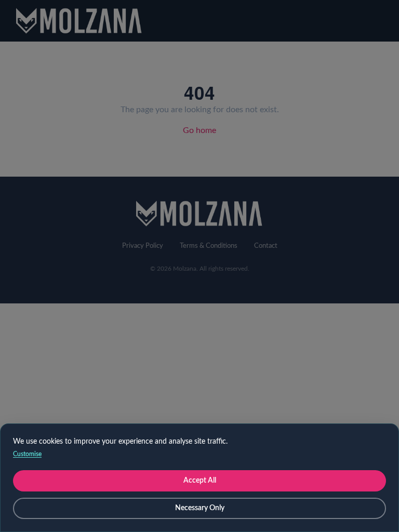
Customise (27, 454)
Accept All (199, 480)
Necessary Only (199, 508)
